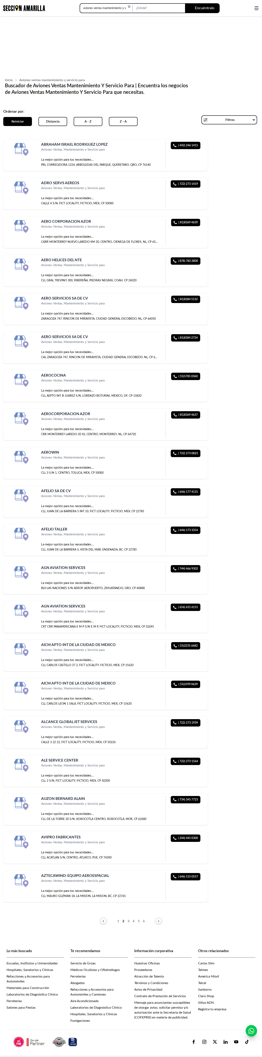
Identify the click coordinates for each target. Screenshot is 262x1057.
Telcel (202, 983)
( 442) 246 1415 (188, 145)
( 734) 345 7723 (188, 799)
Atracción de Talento (149, 976)
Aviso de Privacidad (148, 989)
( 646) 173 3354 (188, 530)
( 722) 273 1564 (188, 761)
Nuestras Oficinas (147, 963)
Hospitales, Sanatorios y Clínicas (30, 970)
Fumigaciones (80, 1020)
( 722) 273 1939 (188, 722)
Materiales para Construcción (28, 988)
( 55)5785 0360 (188, 376)
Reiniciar (17, 121)
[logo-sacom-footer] (46, 1042)
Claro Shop (206, 996)
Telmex (203, 970)
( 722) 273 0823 (188, 453)
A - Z (88, 121)
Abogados (77, 983)
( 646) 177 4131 (188, 491)
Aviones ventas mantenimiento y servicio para (52, 80)
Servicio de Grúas (83, 963)
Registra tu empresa (212, 1009)
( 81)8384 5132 (188, 299)
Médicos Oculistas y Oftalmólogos (95, 970)
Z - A (123, 121)
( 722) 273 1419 (188, 184)
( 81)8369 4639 (188, 222)
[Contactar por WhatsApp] (251, 1031)
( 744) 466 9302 (188, 568)
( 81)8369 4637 (188, 414)
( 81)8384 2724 (188, 337)
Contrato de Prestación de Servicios (160, 996)
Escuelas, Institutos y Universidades (32, 963)
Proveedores (143, 970)
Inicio (9, 80)
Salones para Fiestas (21, 1007)
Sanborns (205, 989)
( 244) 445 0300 (188, 838)
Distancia (53, 121)
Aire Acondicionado (84, 1001)
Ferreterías (14, 1001)
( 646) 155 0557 (188, 876)
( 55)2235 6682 (188, 645)
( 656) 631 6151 (188, 607)
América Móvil (208, 976)
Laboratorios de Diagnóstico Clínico (32, 994)
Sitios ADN (206, 1002)
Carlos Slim (206, 963)
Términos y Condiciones (151, 983)
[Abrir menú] (256, 8)
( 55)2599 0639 (188, 684)
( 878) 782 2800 (188, 261)
